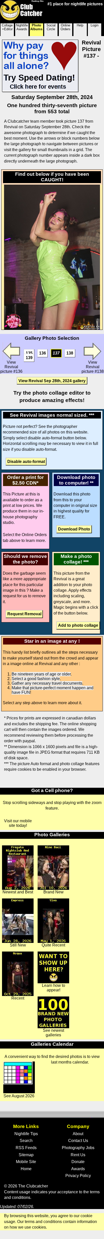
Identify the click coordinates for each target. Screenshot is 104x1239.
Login (94, 25)
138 (69, 353)
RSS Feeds (26, 1148)
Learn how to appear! (53, 987)
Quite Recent (53, 945)
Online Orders (65, 27)
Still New (18, 945)
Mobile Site (26, 1162)
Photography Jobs (78, 1148)
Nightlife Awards (22, 27)
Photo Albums (36, 27)
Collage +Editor (7, 27)
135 (29, 353)
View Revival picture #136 (11, 367)
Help (80, 25)
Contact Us (78, 1140)
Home (26, 1169)
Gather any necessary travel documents (47, 683)
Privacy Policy (78, 1175)
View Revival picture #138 (93, 367)
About (78, 1134)
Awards (78, 1169)
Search (26, 1140)
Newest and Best (18, 892)
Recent (17, 998)
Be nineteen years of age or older (41, 674)
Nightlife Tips (26, 1134)
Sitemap (26, 1155)
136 (42, 353)
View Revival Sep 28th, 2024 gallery (52, 380)
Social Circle (51, 27)
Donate (78, 1162)
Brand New (53, 892)
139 (29, 358)
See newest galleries (53, 1032)
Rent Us (78, 1155)
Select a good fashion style (36, 679)
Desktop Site (37, 1)
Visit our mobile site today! (18, 823)
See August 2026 (19, 1096)
